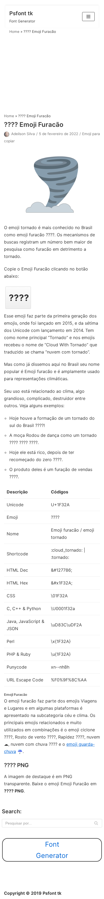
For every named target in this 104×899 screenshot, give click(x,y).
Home (14, 31)
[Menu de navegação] (88, 16)
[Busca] (96, 823)
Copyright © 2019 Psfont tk (32, 893)
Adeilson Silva (23, 134)
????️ (19, 297)
